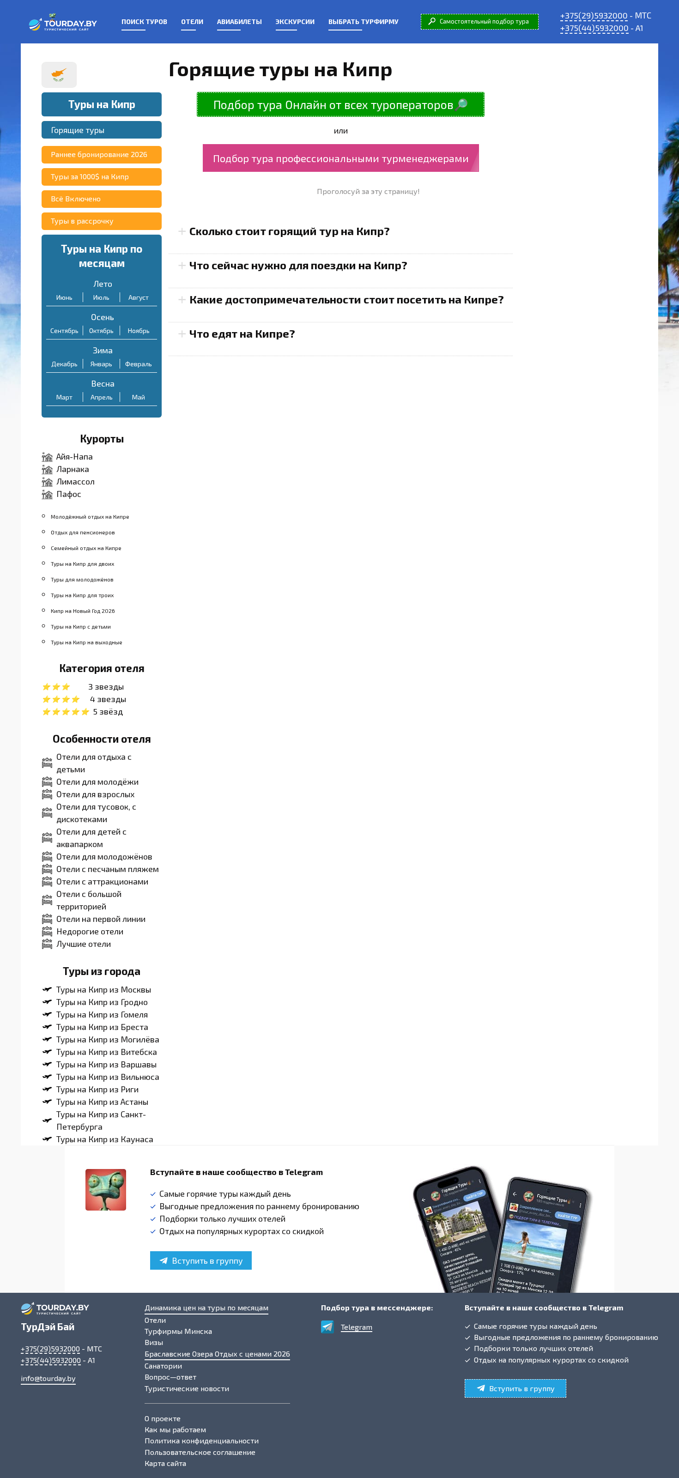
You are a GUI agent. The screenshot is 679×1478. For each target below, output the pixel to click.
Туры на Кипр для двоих (82, 563)
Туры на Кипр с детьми (81, 626)
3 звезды (106, 686)
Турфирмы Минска (178, 1331)
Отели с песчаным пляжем (107, 869)
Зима (103, 350)
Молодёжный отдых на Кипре (90, 516)
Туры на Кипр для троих (82, 595)
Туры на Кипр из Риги (97, 1089)
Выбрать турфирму (363, 21)
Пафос (68, 494)
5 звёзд (108, 711)
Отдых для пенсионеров (83, 532)
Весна (103, 383)
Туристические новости (187, 1388)
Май (138, 397)
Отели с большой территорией (88, 900)
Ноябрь (139, 330)
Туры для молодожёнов (82, 579)
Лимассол (75, 481)
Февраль (138, 364)
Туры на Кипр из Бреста (102, 1027)
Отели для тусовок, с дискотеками (96, 812)
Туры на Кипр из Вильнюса (107, 1077)
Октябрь (101, 330)
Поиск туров (144, 21)
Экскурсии (295, 21)
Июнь (64, 297)
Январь (101, 364)
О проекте (163, 1418)
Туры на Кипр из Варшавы (106, 1064)
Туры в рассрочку (82, 220)
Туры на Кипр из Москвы (103, 989)
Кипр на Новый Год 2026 (83, 610)
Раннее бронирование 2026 (99, 154)
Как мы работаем (175, 1429)
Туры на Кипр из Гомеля (102, 1014)
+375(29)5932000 (594, 15)
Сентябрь (64, 330)
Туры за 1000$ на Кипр (90, 176)
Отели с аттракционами (102, 881)
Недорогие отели (89, 931)
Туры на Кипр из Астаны (102, 1101)
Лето (102, 284)
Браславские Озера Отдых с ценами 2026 (217, 1353)
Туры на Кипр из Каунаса (104, 1139)
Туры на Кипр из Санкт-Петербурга (101, 1120)
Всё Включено (76, 198)
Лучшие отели (83, 944)
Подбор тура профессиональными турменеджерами (341, 158)
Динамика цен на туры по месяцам (206, 1307)
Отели (192, 21)
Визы (154, 1342)
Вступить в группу (207, 1260)
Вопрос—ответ (170, 1376)
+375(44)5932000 (594, 28)
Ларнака (72, 469)
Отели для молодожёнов (104, 856)
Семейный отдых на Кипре (86, 548)
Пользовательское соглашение (200, 1452)
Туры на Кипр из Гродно (102, 1002)
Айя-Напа (74, 456)
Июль (101, 297)
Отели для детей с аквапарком (91, 837)
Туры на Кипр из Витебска (106, 1052)
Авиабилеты (239, 21)
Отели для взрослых (95, 794)
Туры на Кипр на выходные (86, 642)
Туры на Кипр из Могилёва (107, 1039)
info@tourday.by (48, 1378)
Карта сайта (165, 1463)
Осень (102, 317)
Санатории (163, 1365)
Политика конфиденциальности (202, 1440)
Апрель (102, 397)
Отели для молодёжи (97, 781)
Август (138, 297)
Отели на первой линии (101, 919)
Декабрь (64, 364)
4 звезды (108, 699)
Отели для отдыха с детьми (94, 762)
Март (64, 397)
